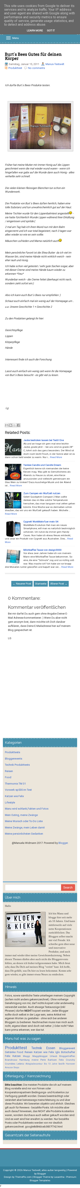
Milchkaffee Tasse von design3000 (42, 549)
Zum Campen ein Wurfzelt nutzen (41, 493)
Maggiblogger (40, 1056)
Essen (50, 1048)
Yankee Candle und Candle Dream (42, 465)
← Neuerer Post (22, 583)
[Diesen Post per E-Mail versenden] (7, 425)
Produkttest (15, 68)
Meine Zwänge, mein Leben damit (25, 827)
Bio (45, 1063)
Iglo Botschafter (65, 1052)
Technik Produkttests (17, 764)
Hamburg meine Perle (32, 1059)
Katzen (17, 1056)
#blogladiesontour (34, 1063)
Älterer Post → (58, 583)
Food (8, 777)
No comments (36, 68)
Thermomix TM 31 (15, 783)
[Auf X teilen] (15, 425)
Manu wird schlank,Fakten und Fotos (26, 808)
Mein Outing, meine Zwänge (21, 815)
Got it (51, 30)
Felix (7, 1056)
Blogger (63, 842)
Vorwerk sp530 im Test (18, 789)
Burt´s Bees (32, 203)
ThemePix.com (23, 1176)
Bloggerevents (13, 758)
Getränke (10, 1052)
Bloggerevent (67, 1048)
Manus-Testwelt (55, 64)
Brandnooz (11, 1059)
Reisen (9, 771)
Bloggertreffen (67, 1056)
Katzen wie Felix (14, 796)
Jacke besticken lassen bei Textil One (43, 440)
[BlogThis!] (11, 425)
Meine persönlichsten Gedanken (24, 833)
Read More (56, 457)
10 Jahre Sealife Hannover (61, 1063)
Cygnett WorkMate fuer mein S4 (40, 521)
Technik (36, 1048)
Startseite (40, 583)
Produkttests (12, 752)
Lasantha (59, 1176)
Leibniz (20, 1063)
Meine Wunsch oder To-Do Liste (24, 821)
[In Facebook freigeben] (18, 425)
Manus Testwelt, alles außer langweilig (44, 1170)
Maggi (26, 1056)
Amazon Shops (12, 1067)
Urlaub (53, 1056)
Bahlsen (52, 1059)
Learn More (35, 30)
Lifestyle (10, 802)
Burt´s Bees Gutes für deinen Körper (33, 56)
